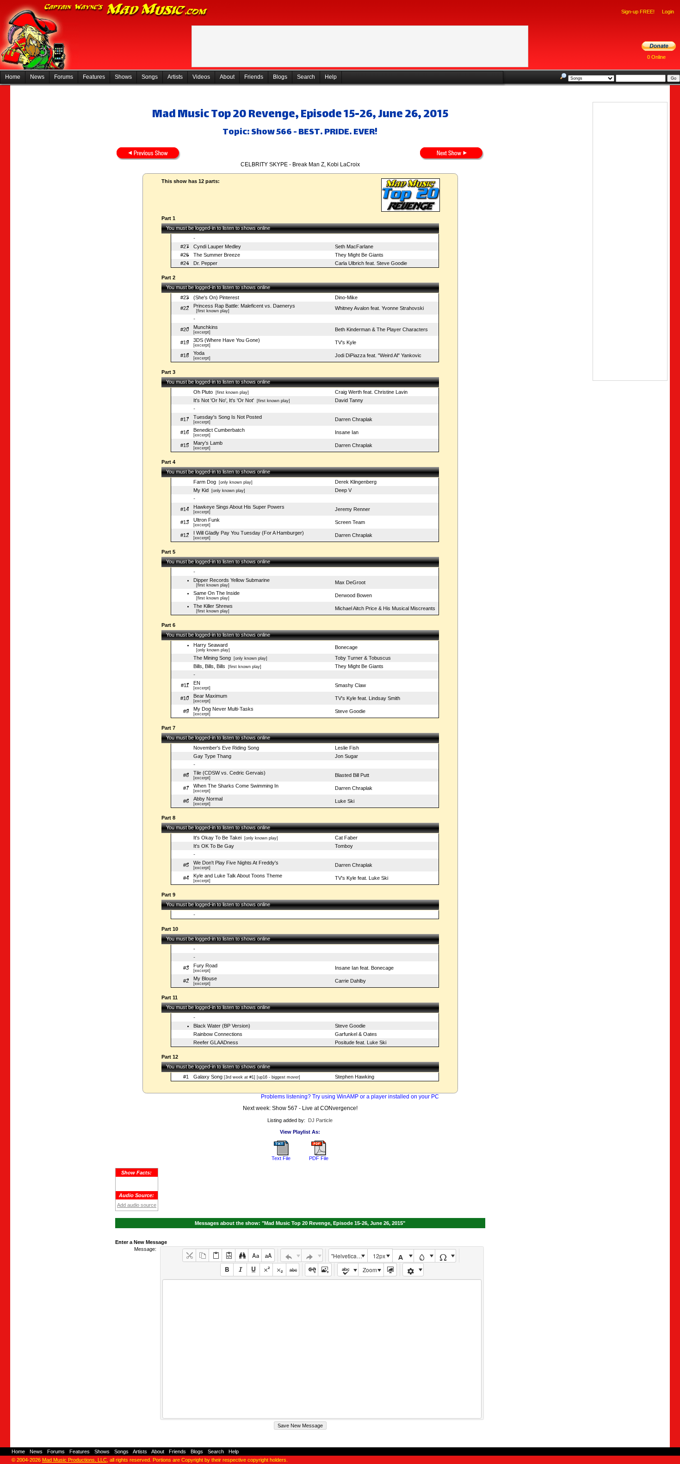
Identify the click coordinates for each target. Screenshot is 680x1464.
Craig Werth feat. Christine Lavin (371, 392)
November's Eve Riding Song (226, 748)
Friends (253, 77)
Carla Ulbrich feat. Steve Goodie (371, 263)
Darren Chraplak (353, 419)
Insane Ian (347, 432)
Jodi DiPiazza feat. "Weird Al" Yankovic (378, 355)
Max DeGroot (350, 582)
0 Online (656, 57)
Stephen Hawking (354, 1076)
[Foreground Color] (403, 1255)
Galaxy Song (208, 1076)
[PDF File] (318, 1153)
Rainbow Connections (217, 1034)
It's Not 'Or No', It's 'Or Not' (223, 400)
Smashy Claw (350, 685)
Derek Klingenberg (356, 482)
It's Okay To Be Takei (217, 837)
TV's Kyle (345, 342)
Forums (63, 77)
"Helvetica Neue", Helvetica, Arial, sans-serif (349, 1256)
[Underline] (253, 1269)
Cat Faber (346, 837)
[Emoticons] (413, 1269)
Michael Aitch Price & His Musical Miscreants (385, 608)
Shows (123, 77)
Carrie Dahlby (350, 981)
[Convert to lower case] (254, 1255)
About (227, 77)
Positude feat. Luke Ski (360, 1042)
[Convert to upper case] (268, 1255)
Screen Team (350, 522)
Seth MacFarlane (354, 246)
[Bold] (227, 1269)
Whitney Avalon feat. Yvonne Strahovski (379, 308)
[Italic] (240, 1269)
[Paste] (215, 1255)
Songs (150, 77)
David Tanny (349, 400)
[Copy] (202, 1255)
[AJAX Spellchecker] (348, 1269)
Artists (175, 77)
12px (379, 1256)
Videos (201, 77)
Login (668, 11)
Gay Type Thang (212, 756)
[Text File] (281, 1153)
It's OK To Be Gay (213, 846)
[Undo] (291, 1255)
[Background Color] (424, 1255)
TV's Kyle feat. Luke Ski (361, 878)
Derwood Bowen (353, 595)
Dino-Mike (346, 297)
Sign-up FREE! (638, 11)
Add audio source (136, 1205)
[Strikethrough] (292, 1269)
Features (94, 77)
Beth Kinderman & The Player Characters (381, 329)
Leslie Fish (347, 748)
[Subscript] (279, 1269)
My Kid (201, 490)
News (37, 77)
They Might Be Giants (359, 255)
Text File (281, 1158)
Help (331, 77)
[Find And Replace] (241, 1255)
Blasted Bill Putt (352, 775)
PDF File (318, 1158)
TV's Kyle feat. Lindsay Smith (367, 698)
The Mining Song (212, 658)
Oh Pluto (203, 392)
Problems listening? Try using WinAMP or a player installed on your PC (350, 1096)
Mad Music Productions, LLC (74, 1460)
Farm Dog (204, 482)
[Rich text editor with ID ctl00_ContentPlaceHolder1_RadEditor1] (322, 1349)
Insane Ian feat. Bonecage (364, 968)
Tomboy (344, 846)
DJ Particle (320, 1120)
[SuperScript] (266, 1269)
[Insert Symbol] (445, 1255)
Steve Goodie (350, 711)
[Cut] (189, 1255)
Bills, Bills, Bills (209, 666)
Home (12, 77)
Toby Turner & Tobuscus (363, 658)
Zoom (370, 1270)
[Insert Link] (311, 1269)
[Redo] (312, 1255)
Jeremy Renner (352, 509)
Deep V (343, 490)
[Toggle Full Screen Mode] (390, 1269)
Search (306, 77)
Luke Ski (344, 801)
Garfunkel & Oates (356, 1034)
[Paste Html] (228, 1255)
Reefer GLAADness (215, 1042)
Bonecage (346, 647)
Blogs (280, 77)
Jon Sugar (346, 756)
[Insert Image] (324, 1269)
